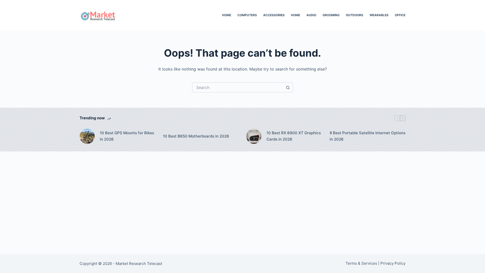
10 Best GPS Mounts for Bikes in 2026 (127, 136)
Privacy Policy (392, 263)
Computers (247, 15)
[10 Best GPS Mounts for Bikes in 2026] (87, 136)
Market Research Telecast (139, 263)
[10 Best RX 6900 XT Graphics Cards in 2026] (253, 136)
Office (400, 15)
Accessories (274, 15)
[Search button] (288, 87)
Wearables (379, 15)
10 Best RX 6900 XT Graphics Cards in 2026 (293, 136)
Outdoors (354, 15)
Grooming (331, 15)
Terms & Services (361, 263)
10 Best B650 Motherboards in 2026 (196, 136)
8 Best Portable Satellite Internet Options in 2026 (367, 136)
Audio (311, 15)
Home (226, 15)
